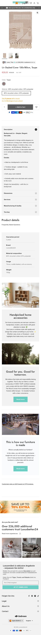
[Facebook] (29, 596)
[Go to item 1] (4, 56)
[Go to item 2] (10, 56)
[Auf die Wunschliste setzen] (36, 107)
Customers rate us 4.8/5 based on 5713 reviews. (18, 484)
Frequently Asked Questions (11, 225)
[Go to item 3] (16, 56)
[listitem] (20, 567)
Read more (20, 399)
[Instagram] (35, 596)
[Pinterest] (32, 596)
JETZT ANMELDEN (20, 587)
